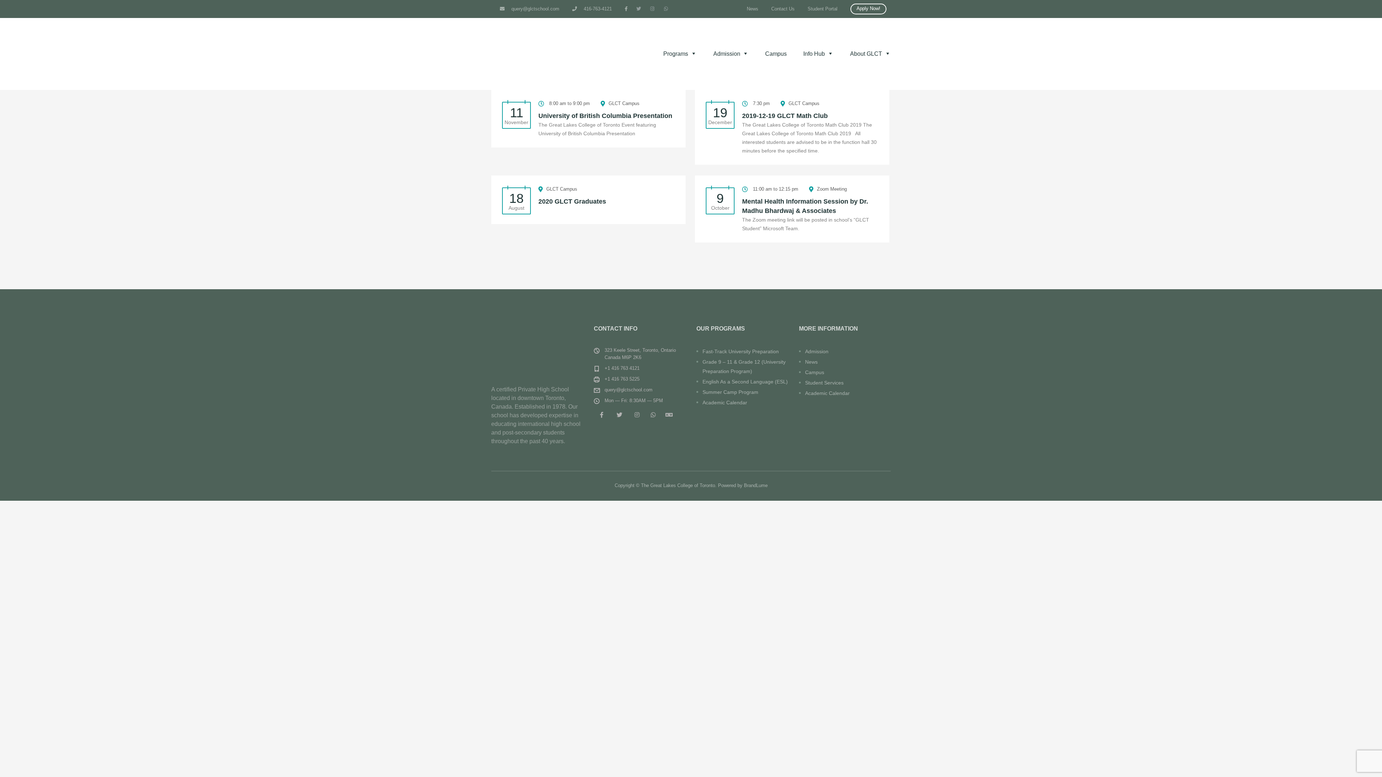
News (752, 9)
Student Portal (822, 9)
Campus (776, 54)
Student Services (824, 383)
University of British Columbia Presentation (605, 115)
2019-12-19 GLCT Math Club (785, 115)
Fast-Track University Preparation (741, 351)
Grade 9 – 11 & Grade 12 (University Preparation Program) (744, 366)
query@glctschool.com (534, 9)
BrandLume (756, 485)
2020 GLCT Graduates (572, 201)
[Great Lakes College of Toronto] (537, 344)
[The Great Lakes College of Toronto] (545, 54)
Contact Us (783, 9)
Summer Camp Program (730, 392)
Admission (816, 351)
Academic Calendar (725, 402)
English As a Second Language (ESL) (745, 382)
